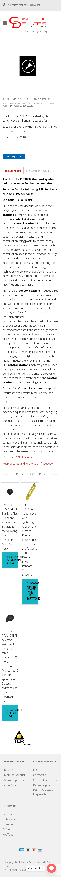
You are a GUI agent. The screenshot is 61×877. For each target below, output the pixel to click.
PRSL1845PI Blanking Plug (14, 560)
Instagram (9, 819)
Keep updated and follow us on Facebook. (28, 463)
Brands (13, 103)
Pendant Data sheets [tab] (40, 170)
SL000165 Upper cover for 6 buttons (33, 591)
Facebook (9, 814)
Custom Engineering (45, 780)
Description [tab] (13, 170)
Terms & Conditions (14, 785)
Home (5, 103)
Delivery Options (43, 785)
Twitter (7, 829)
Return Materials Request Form (43, 792)
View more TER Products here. (21, 457)
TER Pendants (29, 103)
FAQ (35, 770)
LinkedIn (8, 824)
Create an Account (14, 775)
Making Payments (13, 780)
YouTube (8, 834)
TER (19, 103)
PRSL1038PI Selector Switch (14, 713)
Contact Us (39, 775)
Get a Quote (14, 156)
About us (8, 770)
